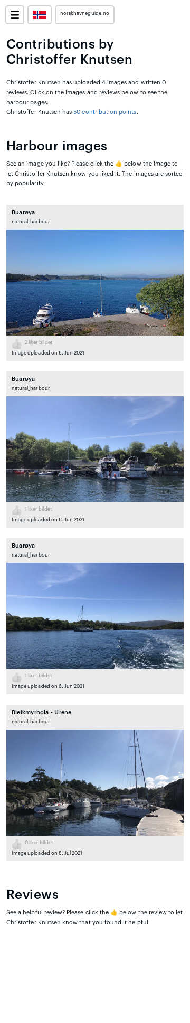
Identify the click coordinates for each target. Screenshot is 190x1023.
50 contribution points (104, 112)
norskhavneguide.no (84, 13)
